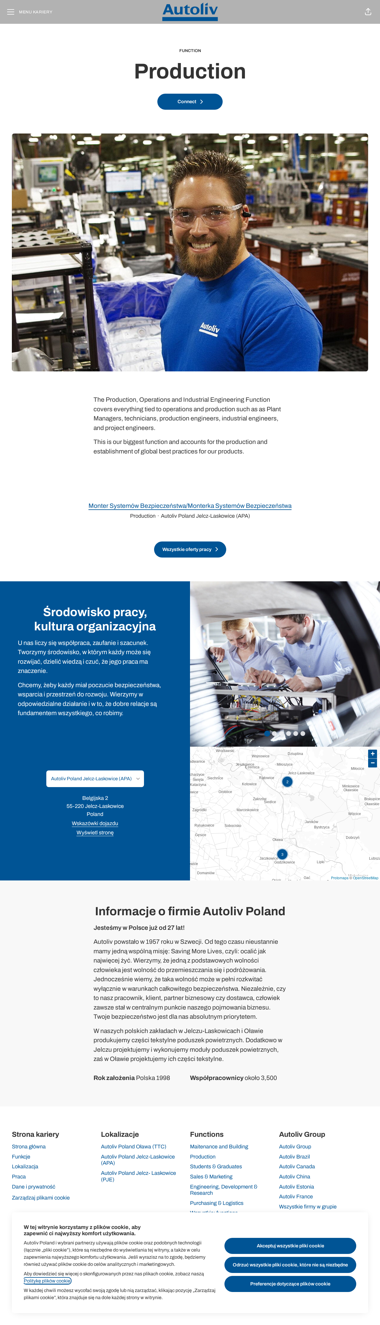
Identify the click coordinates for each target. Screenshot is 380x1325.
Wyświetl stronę (95, 833)
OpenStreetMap (366, 877)
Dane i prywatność (33, 1187)
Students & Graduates (216, 1166)
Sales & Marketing (211, 1177)
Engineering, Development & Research (223, 1190)
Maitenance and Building (219, 1147)
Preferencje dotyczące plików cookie (290, 1283)
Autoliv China (294, 1177)
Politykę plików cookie (47, 1280)
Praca (19, 1177)
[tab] (267, 734)
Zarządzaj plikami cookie (41, 1198)
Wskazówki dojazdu (95, 823)
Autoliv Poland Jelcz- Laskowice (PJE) (138, 1176)
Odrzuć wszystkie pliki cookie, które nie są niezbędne (290, 1264)
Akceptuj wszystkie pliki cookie (290, 1245)
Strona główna (29, 1147)
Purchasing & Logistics (216, 1203)
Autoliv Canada (297, 1166)
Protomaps (340, 877)
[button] (368, 12)
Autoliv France (296, 1197)
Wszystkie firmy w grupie (308, 1207)
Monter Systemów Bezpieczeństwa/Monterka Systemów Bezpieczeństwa (190, 506)
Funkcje (21, 1157)
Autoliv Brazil (294, 1157)
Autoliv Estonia (296, 1187)
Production (203, 1157)
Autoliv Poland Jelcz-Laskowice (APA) (138, 1160)
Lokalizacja (25, 1166)
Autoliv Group (295, 1147)
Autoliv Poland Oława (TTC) (133, 1147)
